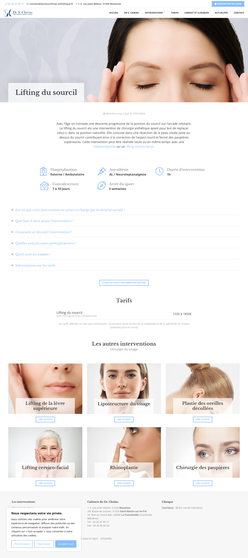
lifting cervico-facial (140, 146)
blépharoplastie (105, 146)
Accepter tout (65, 543)
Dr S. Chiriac (131, 12)
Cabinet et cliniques (196, 12)
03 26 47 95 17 (101, 522)
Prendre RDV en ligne (228, 3)
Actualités (221, 12)
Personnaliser (22, 543)
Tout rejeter (44, 543)
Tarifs (174, 12)
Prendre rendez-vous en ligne (81, 538)
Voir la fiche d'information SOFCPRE (125, 282)
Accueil (113, 12)
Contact (239, 12)
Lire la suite (45, 419)
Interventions (154, 12)
